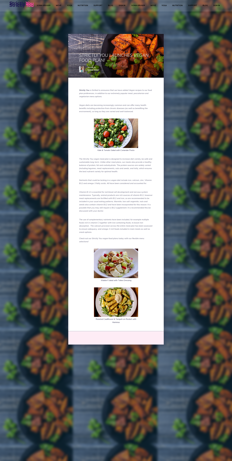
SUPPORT (98, 5)
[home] (21, 5)
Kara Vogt (93, 70)
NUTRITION (83, 5)
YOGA (69, 5)
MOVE (58, 5)
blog (110, 5)
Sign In (122, 5)
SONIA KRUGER (43, 5)
